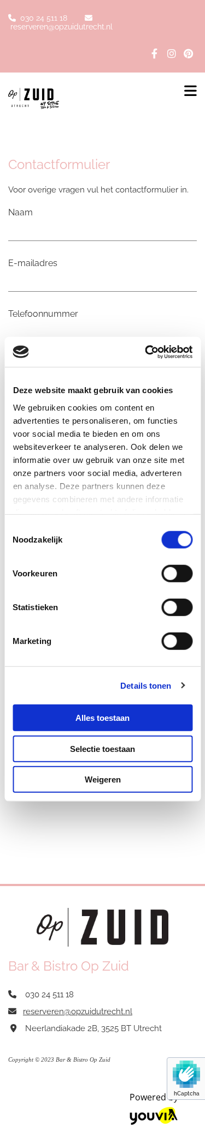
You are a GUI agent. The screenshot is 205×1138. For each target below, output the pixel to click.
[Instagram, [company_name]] (171, 53)
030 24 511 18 (43, 18)
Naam (20, 212)
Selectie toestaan (102, 748)
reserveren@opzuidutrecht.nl (61, 26)
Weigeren (103, 779)
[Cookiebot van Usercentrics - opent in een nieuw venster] (145, 352)
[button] (188, 88)
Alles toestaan (102, 717)
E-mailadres (32, 263)
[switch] (176, 573)
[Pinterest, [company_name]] (188, 53)
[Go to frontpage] (85, 98)
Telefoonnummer (43, 314)
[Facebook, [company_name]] (154, 53)
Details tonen (145, 685)
